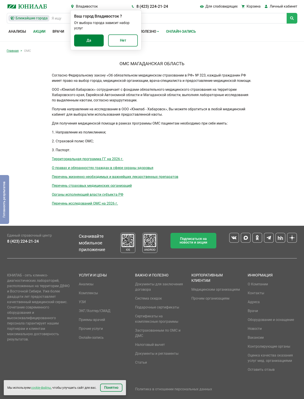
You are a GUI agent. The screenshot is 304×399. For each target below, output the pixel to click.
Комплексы (88, 293)
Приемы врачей (92, 320)
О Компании (258, 284)
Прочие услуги (91, 328)
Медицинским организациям (215, 289)
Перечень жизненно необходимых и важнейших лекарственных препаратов (115, 177)
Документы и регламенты (156, 353)
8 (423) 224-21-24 (152, 6)
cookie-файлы (41, 387)
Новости (255, 328)
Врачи (58, 31)
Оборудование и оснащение (271, 320)
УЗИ (82, 302)
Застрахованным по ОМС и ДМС (157, 333)
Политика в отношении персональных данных (173, 389)
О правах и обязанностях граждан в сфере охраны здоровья (102, 168)
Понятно (111, 387)
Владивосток (87, 6)
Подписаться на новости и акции (193, 240)
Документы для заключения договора (159, 287)
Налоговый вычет (150, 345)
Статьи (141, 362)
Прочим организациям (210, 298)
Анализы (17, 31)
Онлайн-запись (181, 31)
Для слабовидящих (221, 6)
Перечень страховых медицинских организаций (92, 185)
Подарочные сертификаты (157, 307)
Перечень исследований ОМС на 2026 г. (85, 203)
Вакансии (256, 337)
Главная (13, 50)
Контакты (256, 293)
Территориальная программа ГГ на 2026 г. (87, 159)
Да (89, 40)
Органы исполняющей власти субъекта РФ (87, 194)
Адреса (254, 302)
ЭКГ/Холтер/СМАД (94, 311)
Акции (39, 31)
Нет (123, 40)
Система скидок (148, 298)
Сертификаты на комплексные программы (156, 319)
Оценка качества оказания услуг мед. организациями (270, 358)
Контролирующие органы (269, 346)
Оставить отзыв (261, 369)
